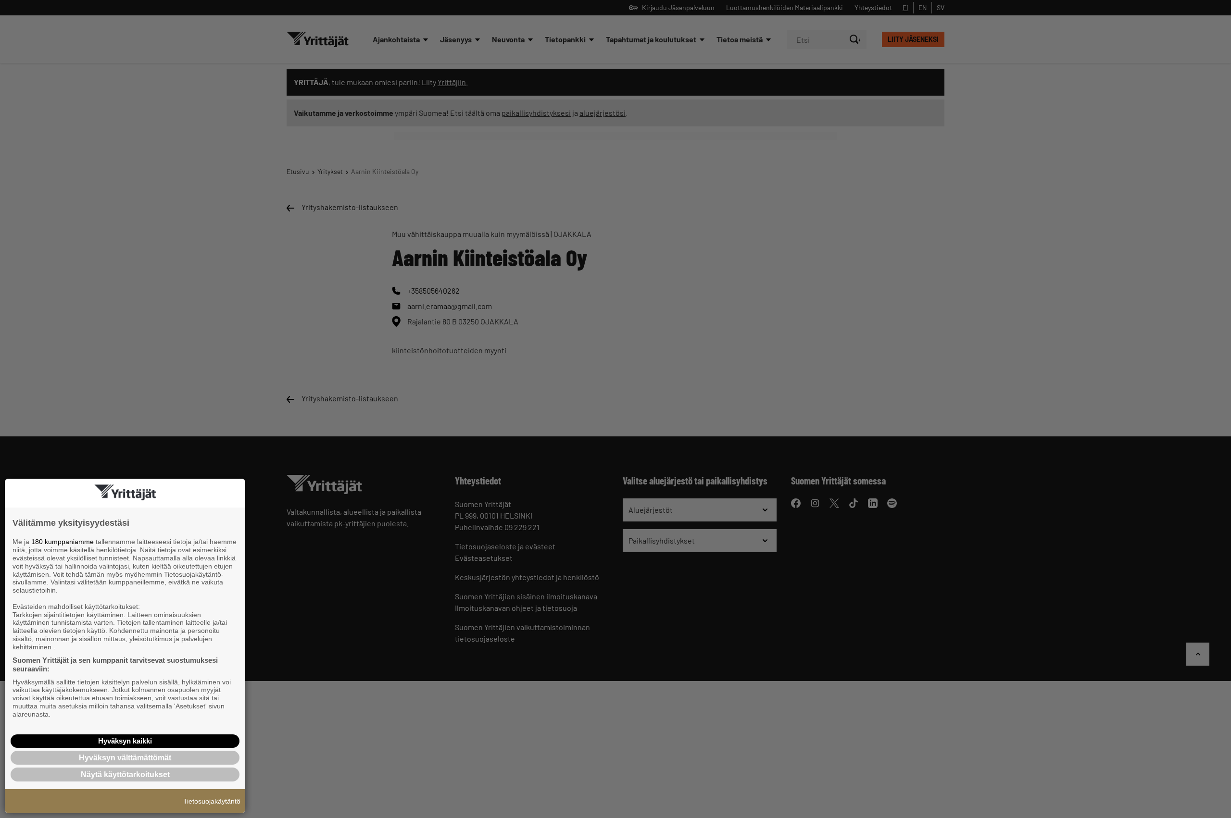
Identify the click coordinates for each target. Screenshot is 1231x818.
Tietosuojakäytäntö (211, 801)
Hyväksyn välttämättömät (125, 758)
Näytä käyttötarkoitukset (125, 774)
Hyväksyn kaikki (125, 741)
